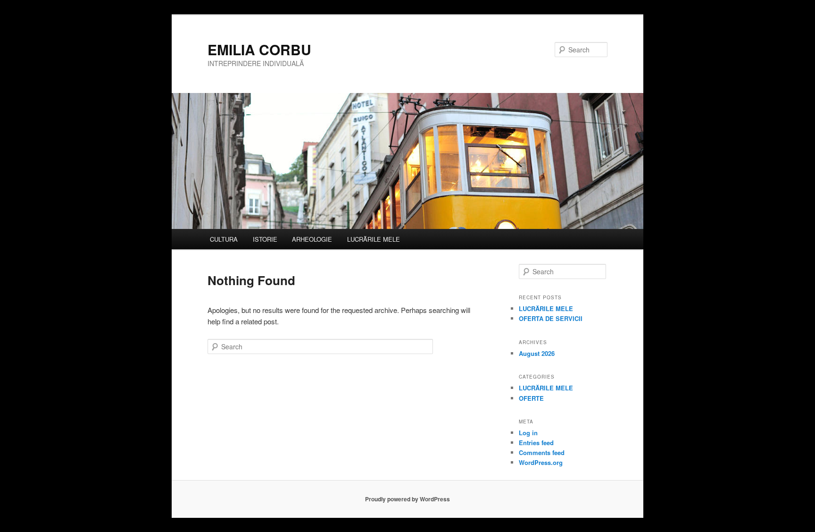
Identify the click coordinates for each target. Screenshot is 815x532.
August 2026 (537, 353)
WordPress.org (541, 462)
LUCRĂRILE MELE (373, 239)
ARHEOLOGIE (312, 239)
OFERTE (531, 398)
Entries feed (536, 442)
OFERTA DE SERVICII (550, 318)
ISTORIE (265, 239)
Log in (528, 432)
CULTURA (224, 239)
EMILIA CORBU (259, 49)
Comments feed (542, 452)
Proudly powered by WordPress (407, 499)
